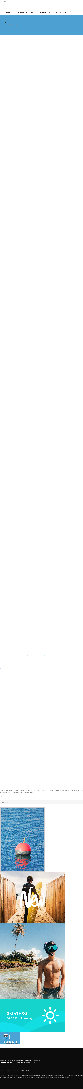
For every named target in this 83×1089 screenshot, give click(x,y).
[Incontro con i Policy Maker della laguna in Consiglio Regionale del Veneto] (21, 110)
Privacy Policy (25, 1070)
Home (2, 25)
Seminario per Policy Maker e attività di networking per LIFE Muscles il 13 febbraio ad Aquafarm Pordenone (21, 362)
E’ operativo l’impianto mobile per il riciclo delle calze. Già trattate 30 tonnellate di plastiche (20, 500)
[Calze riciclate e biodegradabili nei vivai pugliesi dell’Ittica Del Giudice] (21, 62)
